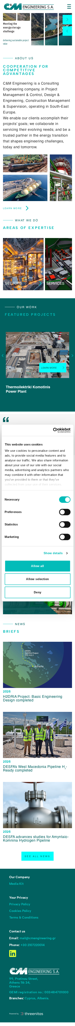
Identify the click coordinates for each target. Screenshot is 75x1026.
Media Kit (16, 883)
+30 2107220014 (33, 945)
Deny (37, 592)
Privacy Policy (19, 904)
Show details (53, 553)
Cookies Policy (20, 911)
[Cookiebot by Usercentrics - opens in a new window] (53, 430)
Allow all (37, 566)
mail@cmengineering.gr (38, 938)
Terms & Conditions (23, 917)
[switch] (64, 512)
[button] (67, 19)
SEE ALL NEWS (37, 856)
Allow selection (37, 579)
